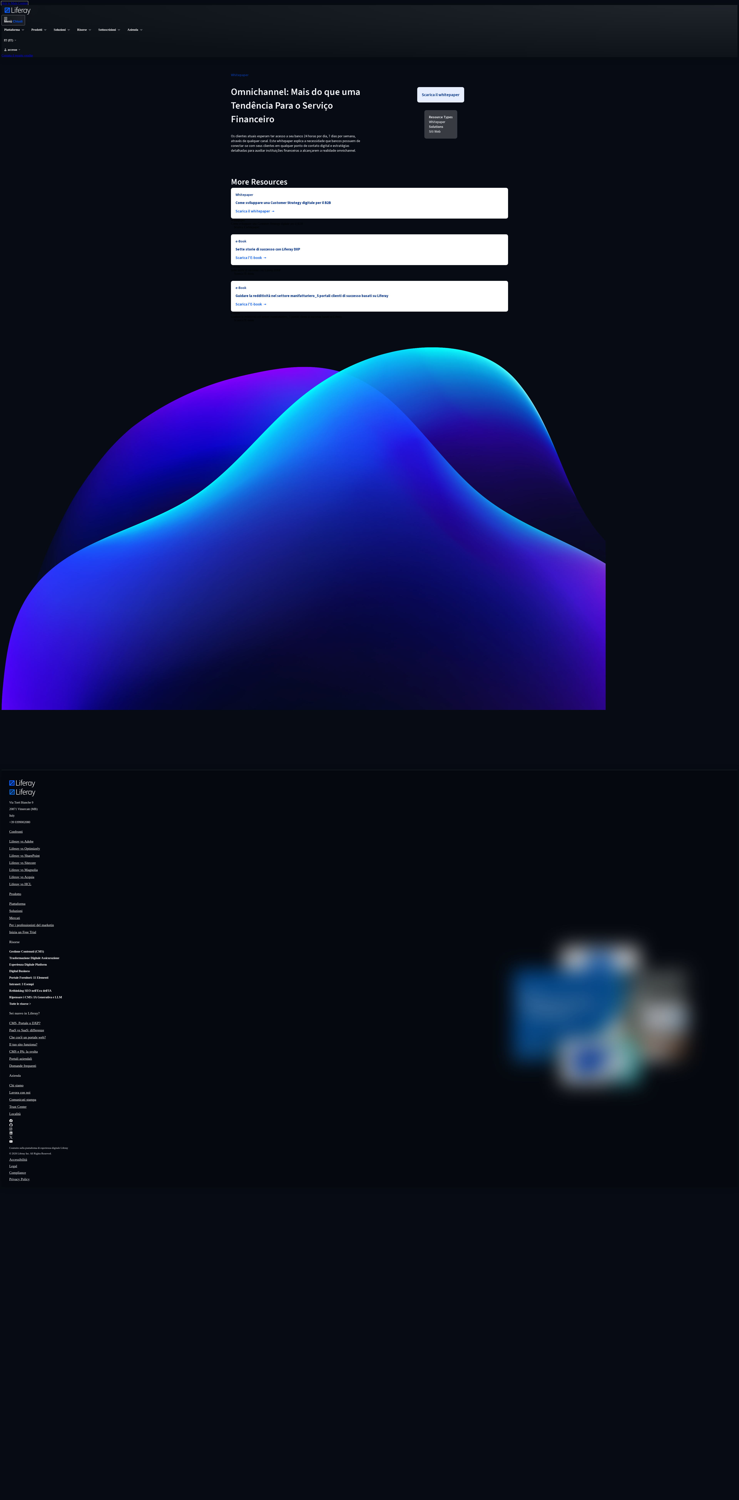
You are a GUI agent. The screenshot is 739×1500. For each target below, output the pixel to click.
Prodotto (15, 894)
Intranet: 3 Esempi (21, 984)
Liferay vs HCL (20, 884)
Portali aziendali (20, 1059)
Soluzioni (16, 911)
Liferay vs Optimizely (24, 848)
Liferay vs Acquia (21, 877)
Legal (13, 1166)
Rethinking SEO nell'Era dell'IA (30, 990)
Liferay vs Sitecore (22, 863)
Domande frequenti (22, 1066)
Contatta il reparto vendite (17, 55)
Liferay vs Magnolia (23, 870)
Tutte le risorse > (20, 1003)
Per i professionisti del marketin (31, 925)
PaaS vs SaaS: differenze (26, 1030)
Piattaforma (17, 904)
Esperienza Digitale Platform (28, 964)
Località (15, 1114)
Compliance (17, 1173)
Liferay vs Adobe (21, 841)
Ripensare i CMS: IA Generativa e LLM (35, 997)
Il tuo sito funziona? (23, 1044)
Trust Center (18, 1107)
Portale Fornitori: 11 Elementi (28, 977)
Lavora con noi (19, 1092)
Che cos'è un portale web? (27, 1037)
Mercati (14, 918)
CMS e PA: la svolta (23, 1051)
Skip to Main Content (15, 3)
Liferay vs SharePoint (24, 856)
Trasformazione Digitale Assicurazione (34, 958)
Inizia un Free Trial (22, 932)
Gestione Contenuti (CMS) (26, 951)
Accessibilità (18, 1159)
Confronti (16, 832)
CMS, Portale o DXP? (24, 1023)
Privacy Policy (19, 1179)
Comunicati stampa (22, 1099)
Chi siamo (16, 1085)
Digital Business (19, 971)
